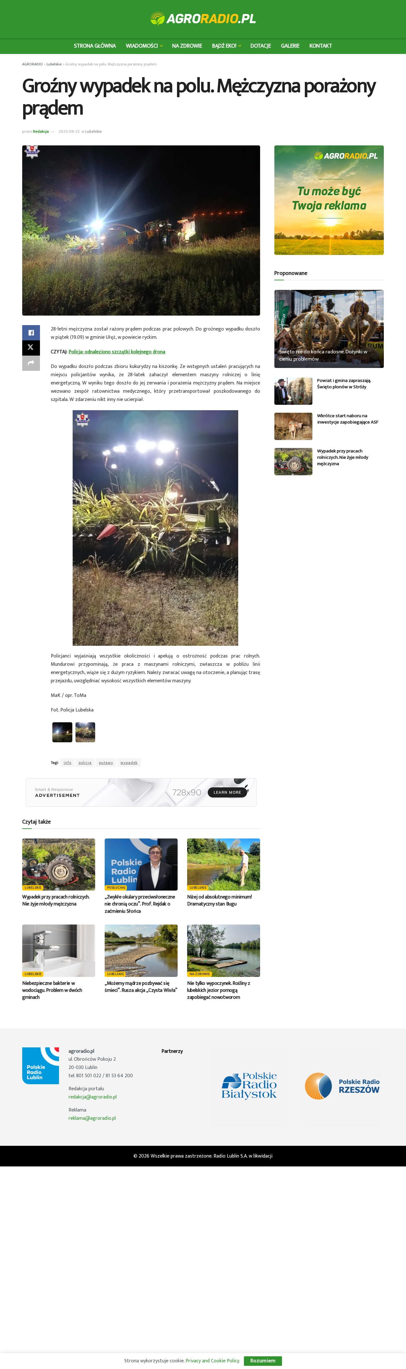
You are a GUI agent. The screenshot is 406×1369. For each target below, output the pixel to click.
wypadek (129, 762)
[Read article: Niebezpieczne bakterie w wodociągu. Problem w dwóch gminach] (58, 951)
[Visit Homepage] (203, 19)
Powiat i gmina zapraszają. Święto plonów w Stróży (344, 384)
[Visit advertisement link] (141, 792)
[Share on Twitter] (31, 348)
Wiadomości (142, 45)
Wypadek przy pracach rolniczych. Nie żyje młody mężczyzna (55, 900)
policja (85, 762)
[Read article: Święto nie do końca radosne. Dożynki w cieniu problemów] (329, 329)
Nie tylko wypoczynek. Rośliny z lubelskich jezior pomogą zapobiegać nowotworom (218, 990)
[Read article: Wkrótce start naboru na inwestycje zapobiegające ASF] (293, 426)
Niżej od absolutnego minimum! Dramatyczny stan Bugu (219, 900)
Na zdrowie (187, 45)
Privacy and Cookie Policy (212, 1361)
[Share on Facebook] (31, 332)
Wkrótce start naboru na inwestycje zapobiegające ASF (347, 419)
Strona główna (95, 45)
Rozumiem (263, 1361)
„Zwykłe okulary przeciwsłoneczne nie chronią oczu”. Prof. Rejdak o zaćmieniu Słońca (140, 904)
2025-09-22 (69, 131)
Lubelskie (93, 131)
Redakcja (41, 131)
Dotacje (261, 45)
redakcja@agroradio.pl (93, 1097)
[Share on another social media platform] (31, 363)
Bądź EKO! (224, 45)
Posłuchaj (116, 888)
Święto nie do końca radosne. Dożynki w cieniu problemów (323, 355)
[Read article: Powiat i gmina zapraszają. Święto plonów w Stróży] (293, 391)
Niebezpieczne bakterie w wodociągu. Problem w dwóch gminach (52, 990)
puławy (106, 762)
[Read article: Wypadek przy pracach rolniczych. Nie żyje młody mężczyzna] (58, 864)
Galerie (290, 45)
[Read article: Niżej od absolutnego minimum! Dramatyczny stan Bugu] (223, 864)
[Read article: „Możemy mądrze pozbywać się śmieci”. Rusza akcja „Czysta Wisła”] (141, 951)
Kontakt (321, 45)
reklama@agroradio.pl (92, 1118)
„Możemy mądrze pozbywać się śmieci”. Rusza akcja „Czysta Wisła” (141, 987)
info (67, 762)
